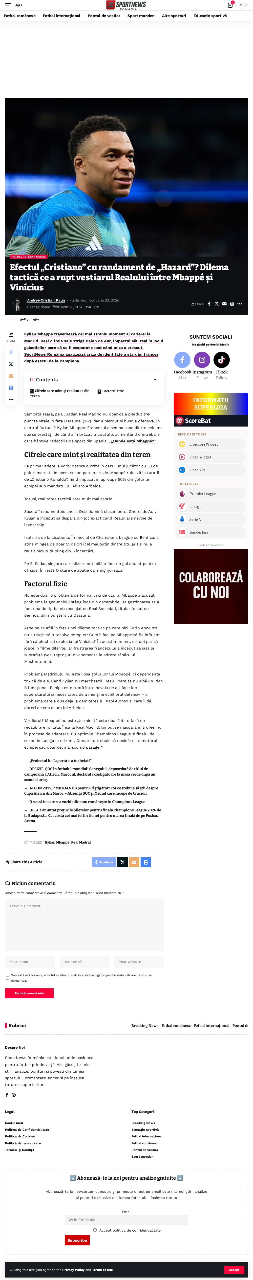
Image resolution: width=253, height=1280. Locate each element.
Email (126, 1212)
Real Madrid (81, 842)
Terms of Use (102, 1270)
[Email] (224, 304)
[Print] (232, 304)
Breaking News (144, 1025)
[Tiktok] (221, 366)
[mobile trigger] (9, 5)
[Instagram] (202, 366)
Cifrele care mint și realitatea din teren (59, 393)
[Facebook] (182, 366)
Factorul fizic (113, 391)
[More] (239, 304)
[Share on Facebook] (209, 304)
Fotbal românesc (176, 1025)
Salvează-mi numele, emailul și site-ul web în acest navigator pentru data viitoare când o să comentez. (81, 977)
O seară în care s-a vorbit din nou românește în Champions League (87, 802)
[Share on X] (216, 304)
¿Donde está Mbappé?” (133, 441)
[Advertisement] (126, 58)
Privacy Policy (73, 1270)
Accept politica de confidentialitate (130, 1230)
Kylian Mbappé (57, 842)
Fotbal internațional (29, 256)
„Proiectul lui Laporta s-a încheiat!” (60, 761)
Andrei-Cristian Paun (46, 300)
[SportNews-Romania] (126, 5)
